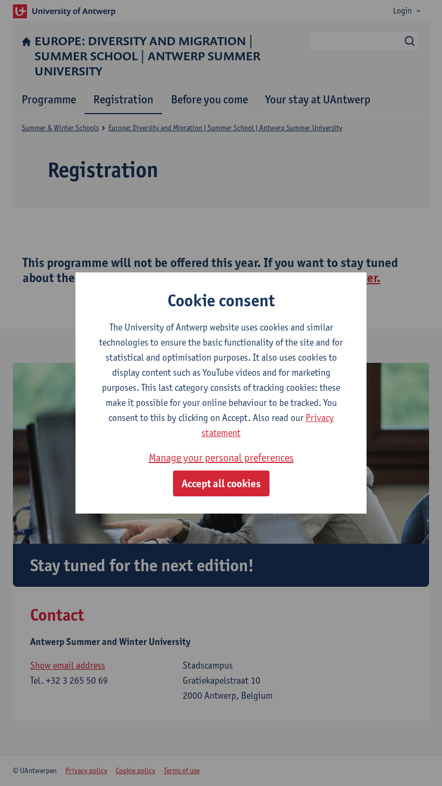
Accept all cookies (221, 483)
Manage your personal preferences (221, 457)
